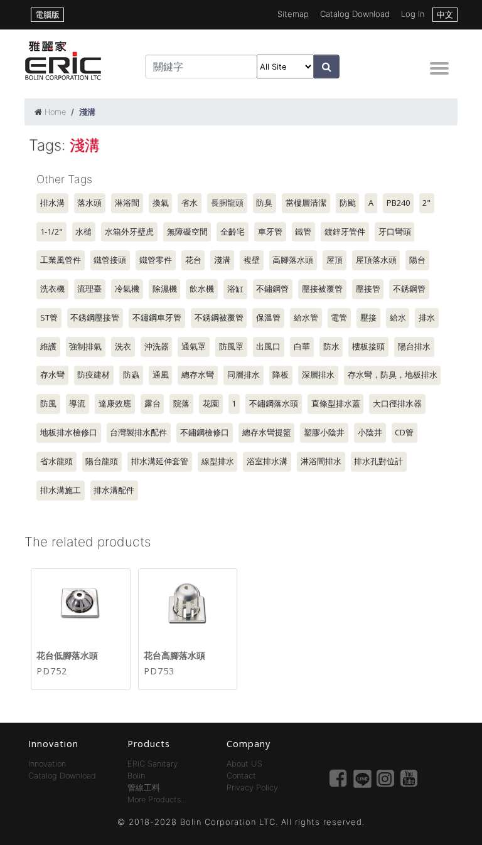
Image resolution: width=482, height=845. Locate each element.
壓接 (368, 317)
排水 (427, 317)
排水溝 (52, 202)
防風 (48, 403)
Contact (241, 775)
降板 (280, 374)
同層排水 (243, 374)
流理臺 (89, 288)
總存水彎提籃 (266, 432)
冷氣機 (127, 288)
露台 (152, 403)
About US (244, 763)
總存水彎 (197, 374)
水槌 (83, 231)
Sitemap (293, 14)
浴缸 (235, 288)
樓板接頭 (368, 346)
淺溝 (222, 259)
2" (426, 202)
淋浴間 (127, 202)
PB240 (398, 202)
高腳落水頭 (292, 259)
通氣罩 (193, 346)
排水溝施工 (60, 490)
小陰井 (370, 432)
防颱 (348, 202)
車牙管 (270, 231)
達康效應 (115, 403)
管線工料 (143, 787)
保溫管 (268, 317)
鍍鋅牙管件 (344, 231)
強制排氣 (85, 346)
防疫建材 (93, 374)
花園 (211, 403)
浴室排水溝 (267, 461)
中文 (445, 14)
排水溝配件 (114, 490)
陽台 (417, 259)
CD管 (404, 432)
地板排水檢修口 (68, 432)
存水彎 (52, 374)
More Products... (156, 799)
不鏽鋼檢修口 (204, 432)
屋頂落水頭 (376, 259)
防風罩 (231, 346)
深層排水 (318, 374)
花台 (193, 259)
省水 (189, 202)
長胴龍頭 (227, 202)
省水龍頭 (56, 461)
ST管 (49, 317)
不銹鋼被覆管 (219, 317)
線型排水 (217, 461)
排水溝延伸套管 (159, 461)
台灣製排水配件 (138, 432)
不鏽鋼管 (272, 288)
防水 (331, 346)
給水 (398, 317)
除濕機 (165, 288)
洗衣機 (52, 288)
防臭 (264, 202)
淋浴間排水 (321, 461)
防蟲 (131, 374)
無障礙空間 (187, 231)
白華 (302, 346)
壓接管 (368, 288)
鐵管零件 (155, 259)
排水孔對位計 (378, 461)
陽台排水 (414, 346)
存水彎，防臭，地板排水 (392, 374)
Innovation (47, 763)
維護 (48, 346)
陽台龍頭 (101, 461)
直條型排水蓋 (335, 403)
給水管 (306, 317)
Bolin (136, 775)
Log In (412, 14)
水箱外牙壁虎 (129, 231)
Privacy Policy (252, 787)
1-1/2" (51, 231)
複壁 (252, 259)
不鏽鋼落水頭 (273, 403)
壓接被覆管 (322, 288)
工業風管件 (60, 259)
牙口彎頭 (394, 231)
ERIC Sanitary (152, 763)
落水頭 (89, 202)
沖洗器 (156, 346)
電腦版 (47, 14)
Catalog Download (355, 14)
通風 (161, 374)
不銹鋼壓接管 (94, 317)
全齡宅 (232, 231)
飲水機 (202, 288)
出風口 (268, 346)
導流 (77, 403)
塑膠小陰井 (324, 432)
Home (55, 112)
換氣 (161, 202)
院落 (181, 403)
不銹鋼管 (409, 288)
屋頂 (334, 259)
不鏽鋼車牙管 (156, 317)
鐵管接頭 (110, 259)
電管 (339, 317)
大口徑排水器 (397, 403)
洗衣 (123, 346)
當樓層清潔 (306, 202)
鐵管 (303, 231)
